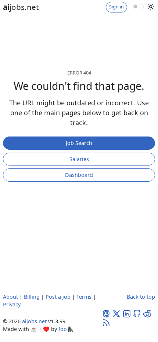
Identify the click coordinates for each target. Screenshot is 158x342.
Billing (32, 296)
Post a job (58, 296)
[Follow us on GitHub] (137, 313)
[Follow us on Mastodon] (106, 313)
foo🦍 (65, 328)
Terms (83, 296)
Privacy (12, 304)
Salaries (79, 159)
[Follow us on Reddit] (147, 313)
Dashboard (79, 174)
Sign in (116, 7)
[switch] (138, 6)
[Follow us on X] (116, 313)
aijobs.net (34, 321)
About (10, 296)
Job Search (79, 142)
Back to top (141, 296)
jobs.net (21, 7)
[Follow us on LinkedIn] (126, 313)
